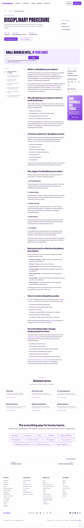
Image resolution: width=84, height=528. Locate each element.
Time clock (5, 482)
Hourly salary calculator (48, 497)
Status (63, 490)
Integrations (6, 501)
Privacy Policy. (17, 61)
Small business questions (48, 486)
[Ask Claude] (40, 513)
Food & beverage (27, 480)
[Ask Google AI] (43, 513)
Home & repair (26, 488)
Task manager (6, 497)
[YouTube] (70, 513)
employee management (34, 336)
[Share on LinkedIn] (68, 92)
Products (17, 3)
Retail (24, 482)
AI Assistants (6, 492)
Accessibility (65, 520)
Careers (64, 482)
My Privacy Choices (74, 520)
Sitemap (64, 496)
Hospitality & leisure (27, 492)
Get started (77, 3)
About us (64, 480)
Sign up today (74, 117)
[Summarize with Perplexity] (68, 85)
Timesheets (6, 484)
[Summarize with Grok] (79, 82)
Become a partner (66, 488)
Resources (47, 3)
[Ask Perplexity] (50, 513)
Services (25, 490)
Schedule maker (46, 494)
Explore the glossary (25, 39)
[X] (80, 512)
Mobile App (5, 505)
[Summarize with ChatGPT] (68, 82)
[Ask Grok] (47, 513)
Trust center (65, 494)
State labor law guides (47, 499)
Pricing (33, 3)
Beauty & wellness (27, 484)
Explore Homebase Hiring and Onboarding (39, 359)
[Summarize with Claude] (72, 82)
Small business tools (47, 484)
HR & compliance (7, 490)
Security (64, 492)
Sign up (33, 57)
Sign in (69, 3)
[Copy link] (72, 92)
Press (63, 484)
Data (44, 492)
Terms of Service (50, 520)
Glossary (10, 11)
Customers (26, 3)
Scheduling (5, 480)
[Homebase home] (8, 3)
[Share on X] (75, 92)
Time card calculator (47, 496)
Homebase (53, 87)
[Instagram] (72, 513)
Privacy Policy (59, 520)
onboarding (52, 320)
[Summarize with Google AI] (75, 82)
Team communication (8, 496)
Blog (44, 480)
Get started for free (11, 39)
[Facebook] (75, 513)
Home (5, 11)
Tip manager (6, 499)
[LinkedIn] (77, 513)
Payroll (4, 486)
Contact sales (65, 486)
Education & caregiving (28, 494)
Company (38, 3)
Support (44, 482)
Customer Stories (47, 488)
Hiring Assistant (6, 494)
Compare (45, 501)
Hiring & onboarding (7, 488)
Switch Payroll (46, 503)
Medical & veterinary (27, 486)
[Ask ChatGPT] (37, 513)
